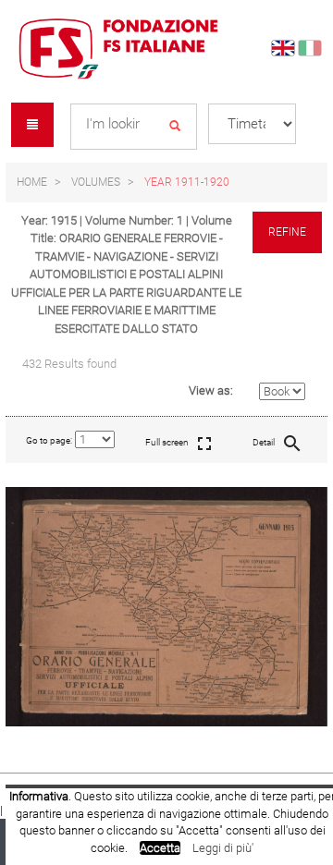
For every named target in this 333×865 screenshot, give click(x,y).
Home (32, 182)
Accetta (160, 848)
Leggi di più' (222, 848)
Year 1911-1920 (186, 182)
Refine (287, 231)
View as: (211, 390)
